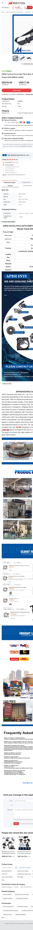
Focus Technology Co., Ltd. (21, 923)
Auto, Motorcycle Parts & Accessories (14, 12)
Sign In (4, 174)
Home (3, 12)
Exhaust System (7, 894)
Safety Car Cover (7, 914)
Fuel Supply (20, 877)
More (3, 917)
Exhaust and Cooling (22, 871)
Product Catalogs (25, 867)
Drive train (4, 874)
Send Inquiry (17, 90)
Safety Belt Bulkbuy (20, 914)
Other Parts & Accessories (22, 894)
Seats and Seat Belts (7, 877)
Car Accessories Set (8, 906)
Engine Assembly (7, 898)
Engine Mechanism (7, 871)
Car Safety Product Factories (10, 910)
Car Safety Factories (22, 906)
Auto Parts (27, 12)
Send (16, 823)
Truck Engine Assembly (21, 898)
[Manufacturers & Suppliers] (16, 2)
